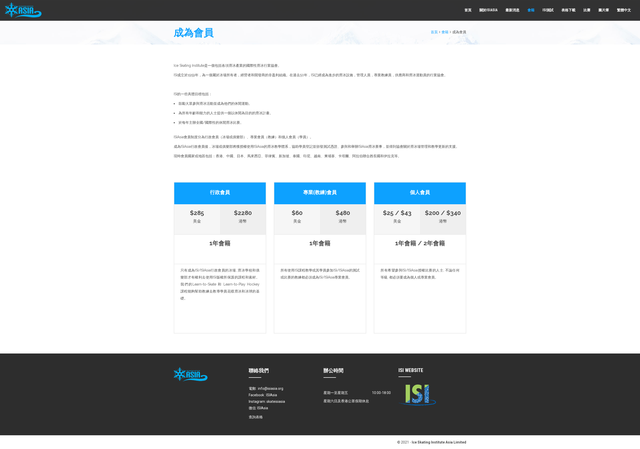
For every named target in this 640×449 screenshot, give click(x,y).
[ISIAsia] (23, 10)
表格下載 (569, 10)
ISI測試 (548, 10)
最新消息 (513, 10)
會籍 (531, 10)
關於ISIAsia (489, 10)
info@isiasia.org (270, 388)
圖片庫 (603, 10)
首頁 (468, 10)
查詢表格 (256, 417)
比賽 (587, 10)
